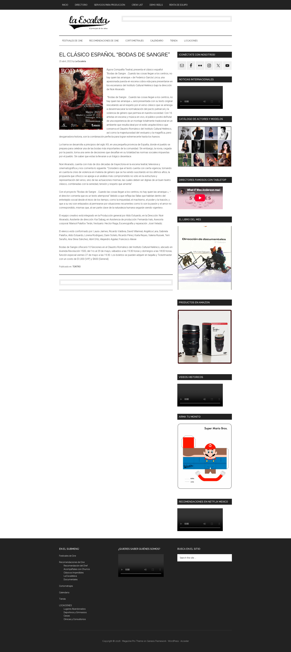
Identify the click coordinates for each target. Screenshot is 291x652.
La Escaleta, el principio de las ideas (88, 22)
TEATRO (76, 266)
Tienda (62, 599)
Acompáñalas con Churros (77, 569)
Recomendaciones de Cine (72, 562)
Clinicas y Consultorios (75, 619)
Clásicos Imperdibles (74, 572)
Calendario (64, 592)
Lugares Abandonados (75, 609)
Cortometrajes (66, 586)
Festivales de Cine (67, 556)
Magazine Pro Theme (132, 641)
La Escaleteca (70, 576)
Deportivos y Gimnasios (75, 612)
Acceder (185, 641)
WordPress (173, 641)
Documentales (71, 579)
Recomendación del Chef (76, 565)
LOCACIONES (65, 605)
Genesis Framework (156, 641)
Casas (67, 616)
